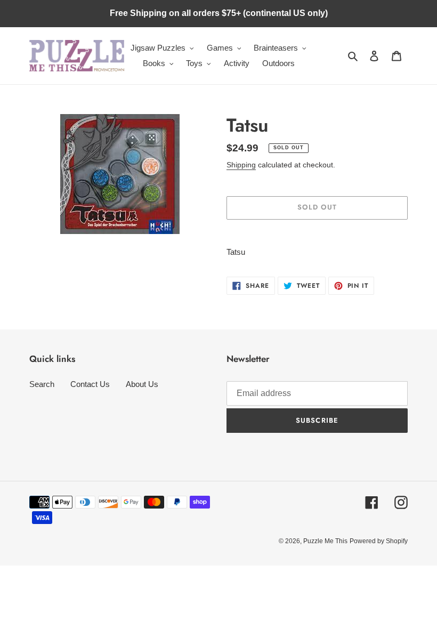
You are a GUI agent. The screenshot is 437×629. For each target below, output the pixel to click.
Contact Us (90, 384)
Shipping (241, 164)
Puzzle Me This (325, 541)
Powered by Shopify (379, 541)
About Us (142, 384)
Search (41, 384)
